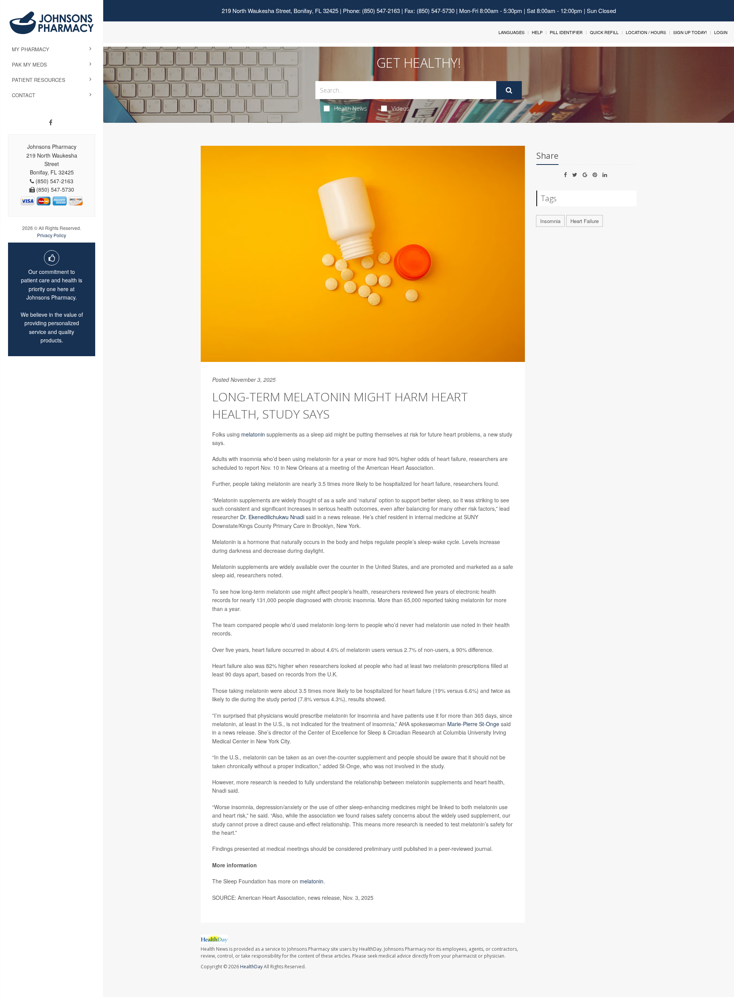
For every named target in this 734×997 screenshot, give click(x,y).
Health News (350, 108)
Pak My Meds (29, 64)
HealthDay (251, 966)
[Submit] (509, 90)
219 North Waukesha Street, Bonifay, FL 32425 (280, 11)
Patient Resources (38, 79)
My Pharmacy (30, 49)
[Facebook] (50, 122)
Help (537, 32)
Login (721, 32)
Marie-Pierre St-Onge (473, 724)
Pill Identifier (566, 32)
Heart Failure (584, 221)
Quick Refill (604, 32)
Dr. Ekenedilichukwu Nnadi (272, 517)
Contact (23, 95)
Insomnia (550, 221)
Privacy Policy (51, 235)
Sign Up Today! (690, 32)
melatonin (253, 434)
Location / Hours (646, 32)
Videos (400, 108)
